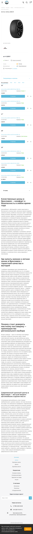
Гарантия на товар (16, 477)
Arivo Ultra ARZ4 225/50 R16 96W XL (10, 101)
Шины (16, 460)
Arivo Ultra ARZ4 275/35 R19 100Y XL (11, 175)
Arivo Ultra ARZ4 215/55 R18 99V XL (10, 134)
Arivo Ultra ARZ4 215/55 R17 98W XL (10, 118)
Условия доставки (16, 475)
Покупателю (16, 470)
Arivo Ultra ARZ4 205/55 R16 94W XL (10, 89)
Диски (16, 464)
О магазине (16, 483)
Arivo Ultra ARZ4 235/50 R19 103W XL (11, 151)
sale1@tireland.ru (18, 509)
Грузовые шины (16, 462)
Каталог (16, 457)
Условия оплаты (16, 473)
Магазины (16, 486)
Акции (16, 479)
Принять (28, 529)
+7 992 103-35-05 (18, 506)
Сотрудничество (16, 490)
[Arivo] (15, 48)
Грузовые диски (16, 466)
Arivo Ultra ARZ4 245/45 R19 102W (10, 163)
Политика (16, 488)
